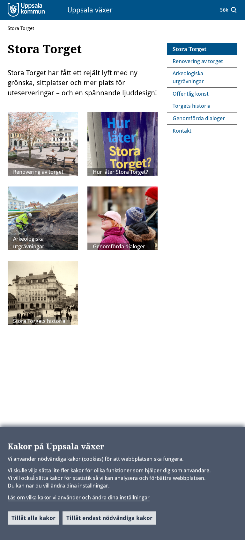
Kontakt (182, 131)
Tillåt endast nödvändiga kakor (109, 517)
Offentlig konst (191, 94)
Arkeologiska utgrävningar (28, 243)
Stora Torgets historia (39, 321)
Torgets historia (192, 106)
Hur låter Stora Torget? (120, 172)
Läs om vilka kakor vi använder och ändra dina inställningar (79, 497)
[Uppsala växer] (34, 9)
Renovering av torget (38, 172)
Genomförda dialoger (119, 246)
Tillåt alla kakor (33, 517)
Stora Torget (21, 28)
